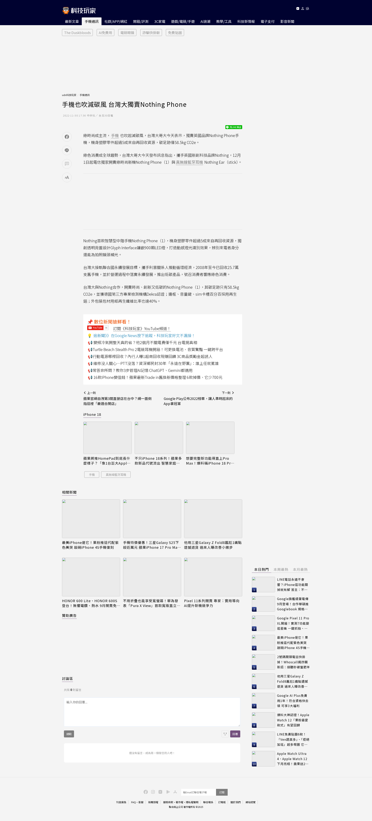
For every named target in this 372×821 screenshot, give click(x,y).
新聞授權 (153, 802)
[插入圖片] (225, 733)
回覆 (235, 734)
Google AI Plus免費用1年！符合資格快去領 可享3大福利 (293, 700)
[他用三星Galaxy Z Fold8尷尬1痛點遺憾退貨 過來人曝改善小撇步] (213, 518)
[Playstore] (167, 791)
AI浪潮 (205, 21)
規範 (69, 734)
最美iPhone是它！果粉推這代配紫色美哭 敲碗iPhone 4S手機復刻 (90, 545)
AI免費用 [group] (105, 32)
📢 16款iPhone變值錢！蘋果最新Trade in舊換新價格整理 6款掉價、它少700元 (155, 377)
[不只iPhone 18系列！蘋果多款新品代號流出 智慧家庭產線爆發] (159, 438)
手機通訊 (92, 21)
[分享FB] (67, 137)
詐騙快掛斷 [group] (151, 32)
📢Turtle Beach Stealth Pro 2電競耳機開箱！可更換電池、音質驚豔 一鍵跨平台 (155, 349)
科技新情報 (246, 21)
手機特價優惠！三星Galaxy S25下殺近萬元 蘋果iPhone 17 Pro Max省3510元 (151, 545)
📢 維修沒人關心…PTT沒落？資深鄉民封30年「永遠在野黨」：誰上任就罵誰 (153, 363)
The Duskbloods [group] (77, 32)
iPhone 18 (92, 414)
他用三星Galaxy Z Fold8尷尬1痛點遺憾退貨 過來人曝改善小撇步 (213, 545)
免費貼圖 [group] (175, 32)
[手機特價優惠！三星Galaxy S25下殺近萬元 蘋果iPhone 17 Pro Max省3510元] (152, 518)
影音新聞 (287, 21)
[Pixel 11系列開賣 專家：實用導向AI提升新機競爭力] (213, 577)
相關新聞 (69, 492)
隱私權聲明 (192, 802)
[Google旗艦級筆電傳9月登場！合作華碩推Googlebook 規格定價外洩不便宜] (263, 604)
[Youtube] (297, 9)
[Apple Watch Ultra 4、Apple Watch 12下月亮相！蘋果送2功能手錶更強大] (263, 758)
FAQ (133, 802)
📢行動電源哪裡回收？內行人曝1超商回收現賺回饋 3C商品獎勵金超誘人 (150, 356)
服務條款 (168, 802)
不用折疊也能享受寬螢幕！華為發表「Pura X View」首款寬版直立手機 (151, 603)
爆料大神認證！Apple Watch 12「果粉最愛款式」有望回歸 (293, 719)
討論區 (67, 678)
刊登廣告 (121, 802)
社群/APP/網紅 (115, 21)
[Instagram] (152, 791)
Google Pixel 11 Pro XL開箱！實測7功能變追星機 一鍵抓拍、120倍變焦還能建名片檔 (293, 623)
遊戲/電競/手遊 (183, 21)
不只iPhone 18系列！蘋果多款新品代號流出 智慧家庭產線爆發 (158, 461)
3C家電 (159, 21)
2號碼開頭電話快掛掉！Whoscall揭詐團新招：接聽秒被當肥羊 (293, 661)
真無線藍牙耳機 (116, 475)
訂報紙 (222, 802)
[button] (302, 9)
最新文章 (72, 21)
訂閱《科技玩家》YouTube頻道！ (142, 328)
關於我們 (236, 802)
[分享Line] (67, 150)
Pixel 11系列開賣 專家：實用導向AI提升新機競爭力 (211, 603)
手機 (92, 475)
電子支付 (268, 21)
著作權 (179, 802)
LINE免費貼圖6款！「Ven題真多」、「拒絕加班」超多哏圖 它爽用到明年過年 (293, 739)
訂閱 (221, 792)
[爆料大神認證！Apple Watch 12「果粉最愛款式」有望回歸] (263, 720)
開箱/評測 (140, 21)
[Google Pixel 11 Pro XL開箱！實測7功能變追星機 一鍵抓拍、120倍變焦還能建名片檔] (263, 623)
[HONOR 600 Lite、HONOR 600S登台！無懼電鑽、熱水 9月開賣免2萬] (91, 577)
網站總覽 (250, 802)
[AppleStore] (174, 791)
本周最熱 (281, 569)
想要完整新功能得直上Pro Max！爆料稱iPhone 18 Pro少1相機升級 (209, 461)
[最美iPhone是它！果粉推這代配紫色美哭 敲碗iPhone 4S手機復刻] (91, 518)
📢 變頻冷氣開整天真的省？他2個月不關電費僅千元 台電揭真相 (142, 342)
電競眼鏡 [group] (127, 32)
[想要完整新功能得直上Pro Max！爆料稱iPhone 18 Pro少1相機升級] (210, 438)
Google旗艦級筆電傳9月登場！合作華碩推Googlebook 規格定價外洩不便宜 (293, 604)
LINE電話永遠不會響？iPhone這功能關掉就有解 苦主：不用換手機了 (292, 584)
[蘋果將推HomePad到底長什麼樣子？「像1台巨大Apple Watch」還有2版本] (107, 438)
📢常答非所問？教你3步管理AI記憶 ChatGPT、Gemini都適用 (140, 370)
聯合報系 (208, 802)
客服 (140, 802)
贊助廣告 (69, 615)
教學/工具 (224, 21)
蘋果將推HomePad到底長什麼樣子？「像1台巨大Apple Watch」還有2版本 (106, 461)
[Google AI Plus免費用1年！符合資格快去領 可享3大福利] (263, 700)
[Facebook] (145, 791)
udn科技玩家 (69, 95)
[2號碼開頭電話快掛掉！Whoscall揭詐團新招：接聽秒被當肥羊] (263, 662)
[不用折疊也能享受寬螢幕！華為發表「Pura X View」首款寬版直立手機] (152, 577)
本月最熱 (300, 569)
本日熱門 (261, 569)
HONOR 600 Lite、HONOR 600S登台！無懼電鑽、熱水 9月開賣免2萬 (90, 603)
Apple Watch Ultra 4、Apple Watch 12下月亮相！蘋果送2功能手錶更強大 (293, 758)
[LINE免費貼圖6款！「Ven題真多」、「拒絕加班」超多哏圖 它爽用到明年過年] (263, 739)
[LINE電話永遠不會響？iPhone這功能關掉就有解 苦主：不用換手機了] (263, 584)
